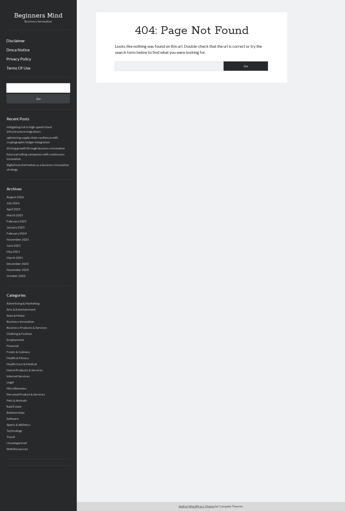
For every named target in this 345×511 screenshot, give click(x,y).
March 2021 (15, 258)
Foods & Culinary (18, 352)
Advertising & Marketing (23, 303)
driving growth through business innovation (36, 148)
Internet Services (18, 376)
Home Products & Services (25, 370)
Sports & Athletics (19, 425)
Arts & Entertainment (21, 309)
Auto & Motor (16, 315)
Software (13, 419)
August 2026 (15, 197)
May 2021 (13, 251)
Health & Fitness (18, 358)
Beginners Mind (38, 16)
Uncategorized (17, 443)
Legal (10, 382)
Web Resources (17, 449)
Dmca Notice (18, 49)
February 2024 (17, 233)
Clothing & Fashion (19, 334)
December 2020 (18, 264)
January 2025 (16, 227)
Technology (14, 431)
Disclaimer (15, 40)
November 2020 (18, 270)
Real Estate (14, 406)
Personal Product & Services (26, 394)
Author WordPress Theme (197, 506)
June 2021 (14, 245)
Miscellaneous (17, 388)
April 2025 (13, 209)
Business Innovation (20, 321)
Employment (15, 340)
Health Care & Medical (22, 364)
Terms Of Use (18, 67)
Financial (13, 346)
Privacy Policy (18, 58)
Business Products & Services (27, 328)
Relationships (16, 412)
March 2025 (15, 215)
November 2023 (18, 239)
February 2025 (17, 221)
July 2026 (13, 203)
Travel (11, 437)
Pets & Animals (17, 400)
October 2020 (16, 276)
